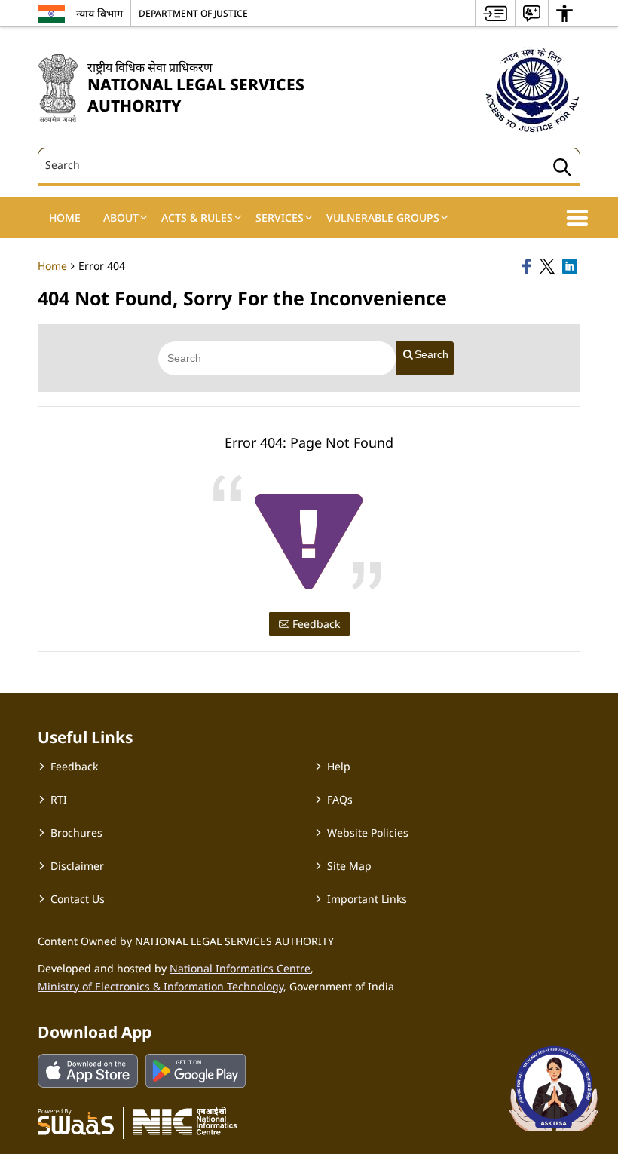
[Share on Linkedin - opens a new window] (571, 266)
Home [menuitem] (65, 217)
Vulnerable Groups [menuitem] (382, 217)
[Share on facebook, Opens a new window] (528, 266)
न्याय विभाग (99, 13)
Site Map (349, 866)
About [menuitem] (121, 217)
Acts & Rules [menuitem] (197, 217)
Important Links (367, 899)
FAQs (340, 799)
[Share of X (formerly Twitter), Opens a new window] (549, 266)
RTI (58, 799)
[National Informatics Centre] (185, 1121)
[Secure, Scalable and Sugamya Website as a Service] (76, 1121)
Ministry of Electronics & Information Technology (160, 986)
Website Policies (367, 832)
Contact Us (77, 899)
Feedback (314, 624)
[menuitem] (495, 13)
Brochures (76, 832)
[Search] (562, 169)
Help (338, 766)
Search (431, 354)
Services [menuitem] (279, 217)
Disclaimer (77, 866)
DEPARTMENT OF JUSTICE (193, 13)
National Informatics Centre (240, 968)
